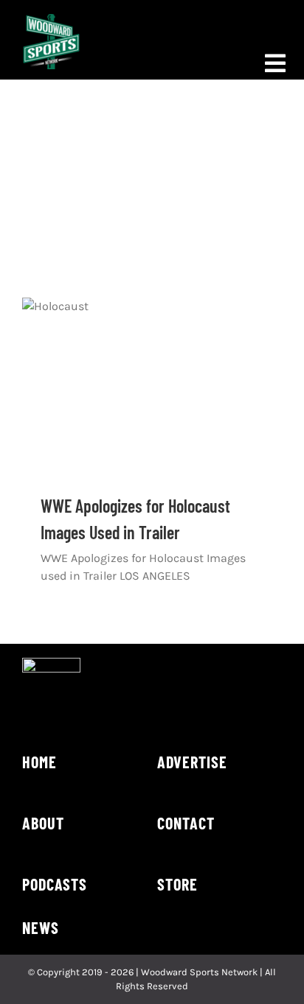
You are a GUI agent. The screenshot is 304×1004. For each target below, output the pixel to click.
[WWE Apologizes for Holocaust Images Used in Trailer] (152, 384)
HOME (39, 761)
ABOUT (43, 822)
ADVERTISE (192, 761)
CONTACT (186, 822)
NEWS (40, 927)
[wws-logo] (51, 20)
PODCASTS (54, 884)
